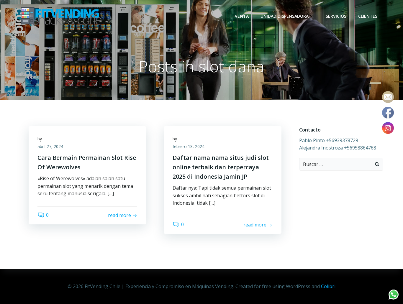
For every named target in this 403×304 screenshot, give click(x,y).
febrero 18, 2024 (188, 146)
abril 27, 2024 (50, 146)
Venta (242, 16)
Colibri (328, 286)
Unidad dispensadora (285, 16)
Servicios (336, 16)
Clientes (367, 16)
